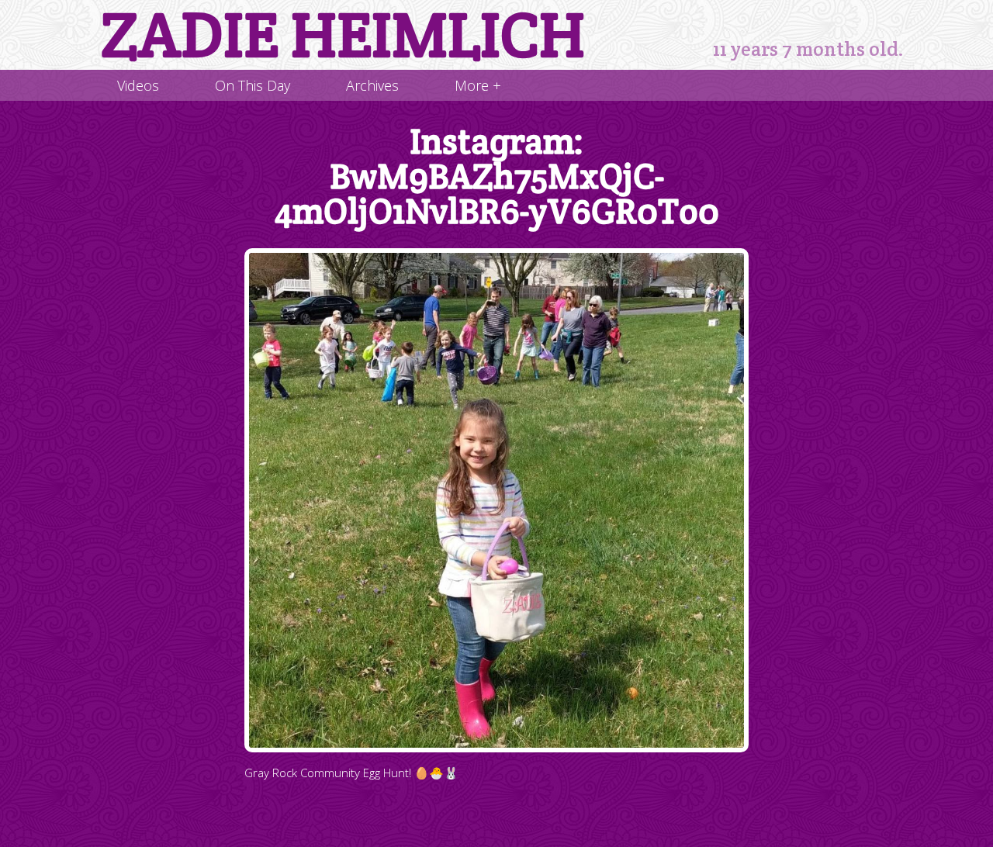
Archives (372, 85)
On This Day (252, 85)
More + (478, 85)
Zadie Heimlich (343, 35)
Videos (138, 85)
